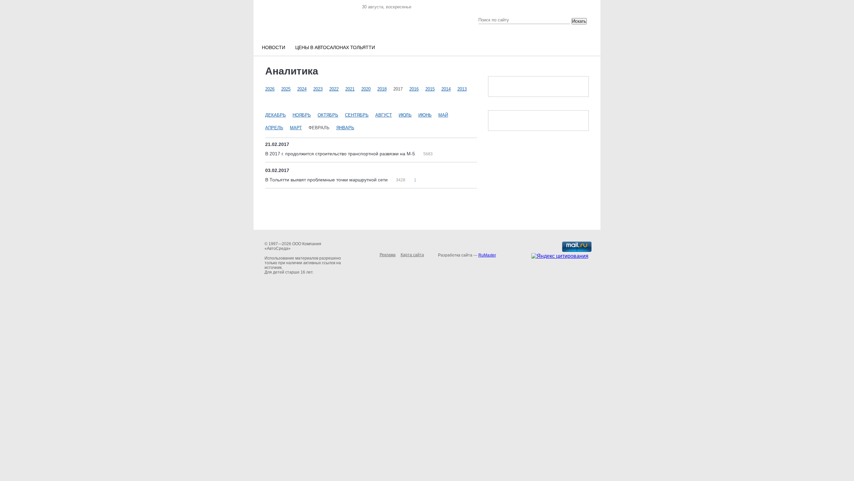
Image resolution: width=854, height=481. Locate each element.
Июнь (425, 115)
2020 (366, 89)
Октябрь (328, 115)
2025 (286, 89)
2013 (462, 89)
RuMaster (487, 255)
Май (443, 115)
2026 (270, 89)
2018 (382, 89)
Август (383, 115)
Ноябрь (302, 115)
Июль (405, 115)
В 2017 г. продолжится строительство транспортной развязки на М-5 (340, 153)
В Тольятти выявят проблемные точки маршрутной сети (327, 179)
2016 (414, 89)
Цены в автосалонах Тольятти (335, 47)
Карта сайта (412, 255)
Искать (579, 21)
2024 (302, 89)
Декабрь (275, 115)
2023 (318, 89)
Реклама (388, 255)
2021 (350, 89)
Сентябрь (357, 115)
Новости (273, 47)
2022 (334, 89)
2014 (446, 89)
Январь (345, 127)
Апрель (274, 127)
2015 (430, 89)
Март (296, 127)
